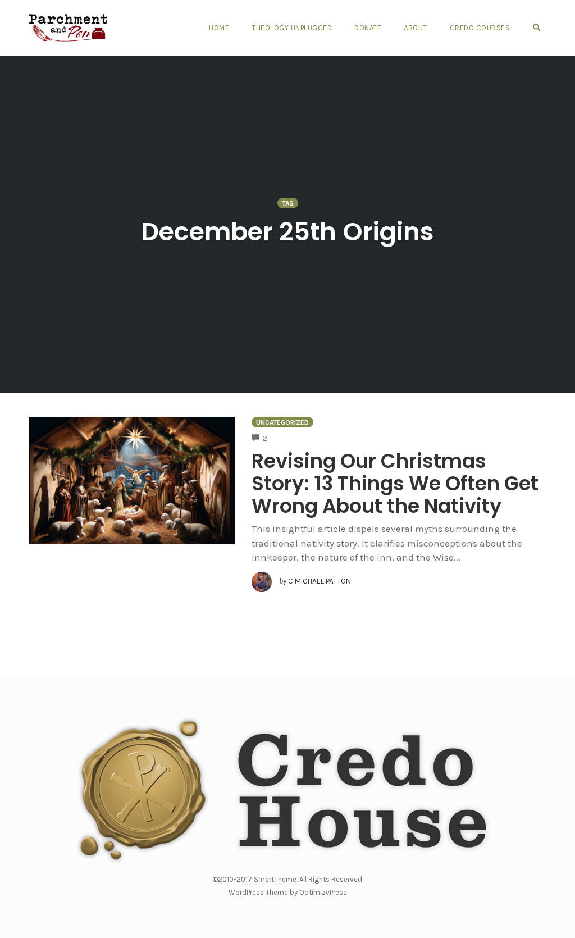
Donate (367, 28)
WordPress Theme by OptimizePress (288, 892)
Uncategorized (282, 422)
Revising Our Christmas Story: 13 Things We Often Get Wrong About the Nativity (395, 483)
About (415, 28)
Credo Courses (480, 28)
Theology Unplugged (292, 28)
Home (219, 28)
